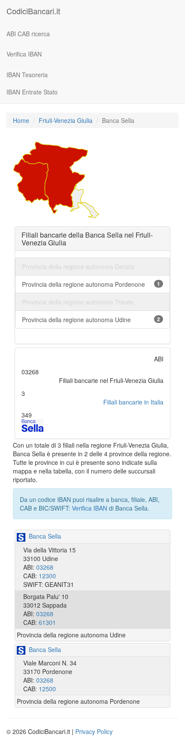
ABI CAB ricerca (28, 33)
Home (21, 120)
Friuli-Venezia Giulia (65, 120)
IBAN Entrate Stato (32, 92)
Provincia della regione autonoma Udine (91, 319)
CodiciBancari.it (33, 10)
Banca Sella (43, 536)
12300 (47, 575)
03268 (44, 567)
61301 (47, 622)
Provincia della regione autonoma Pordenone (91, 284)
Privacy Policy (94, 731)
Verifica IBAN (24, 54)
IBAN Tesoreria (27, 74)
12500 (47, 688)
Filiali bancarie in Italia (133, 402)
